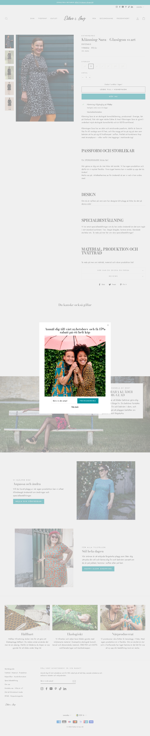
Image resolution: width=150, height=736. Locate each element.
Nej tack (74, 406)
